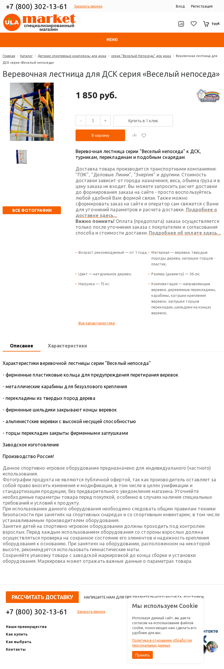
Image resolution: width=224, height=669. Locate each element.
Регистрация (202, 6)
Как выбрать (19, 642)
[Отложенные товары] (194, 23)
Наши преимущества (26, 626)
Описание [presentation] (21, 345)
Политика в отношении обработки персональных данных (162, 642)
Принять (142, 655)
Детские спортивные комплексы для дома (72, 56)
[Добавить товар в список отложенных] (143, 135)
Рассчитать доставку (42, 597)
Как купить (17, 634)
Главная (9, 56)
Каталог (26, 56)
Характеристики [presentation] (67, 345)
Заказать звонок (88, 6)
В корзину (100, 135)
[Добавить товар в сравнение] (134, 135)
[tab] (22, 346)
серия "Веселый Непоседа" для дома (141, 56)
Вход (180, 6)
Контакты (16, 649)
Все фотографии (32, 210)
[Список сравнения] (181, 24)
